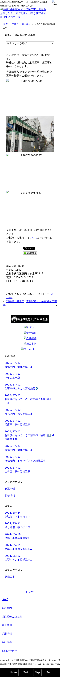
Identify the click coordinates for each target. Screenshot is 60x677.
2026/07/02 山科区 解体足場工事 (17, 469)
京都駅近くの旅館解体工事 (41, 301)
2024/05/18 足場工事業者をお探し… (18, 536)
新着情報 (10, 495)
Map (37, 672)
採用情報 (7, 633)
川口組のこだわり (12, 616)
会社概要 (7, 642)
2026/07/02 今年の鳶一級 (13, 375)
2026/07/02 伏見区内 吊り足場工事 (19, 411)
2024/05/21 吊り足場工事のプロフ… (18, 525)
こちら (33, 237)
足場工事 (10, 576)
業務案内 (7, 607)
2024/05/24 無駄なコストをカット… (18, 514)
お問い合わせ (9, 650)
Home (13, 672)
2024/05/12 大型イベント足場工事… (18, 557)
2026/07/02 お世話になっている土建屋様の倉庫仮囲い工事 (29, 399)
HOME (5, 24)
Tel (26, 672)
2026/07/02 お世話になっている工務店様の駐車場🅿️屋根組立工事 (29, 435)
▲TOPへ (30, 591)
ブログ (15, 24)
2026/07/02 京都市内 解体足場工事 (19, 365)
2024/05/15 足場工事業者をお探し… (18, 547)
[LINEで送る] (30, 252)
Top (49, 672)
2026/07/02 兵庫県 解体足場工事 (17, 422)
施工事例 (26, 24)
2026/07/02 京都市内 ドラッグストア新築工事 (25, 458)
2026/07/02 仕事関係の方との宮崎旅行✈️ (22, 386)
